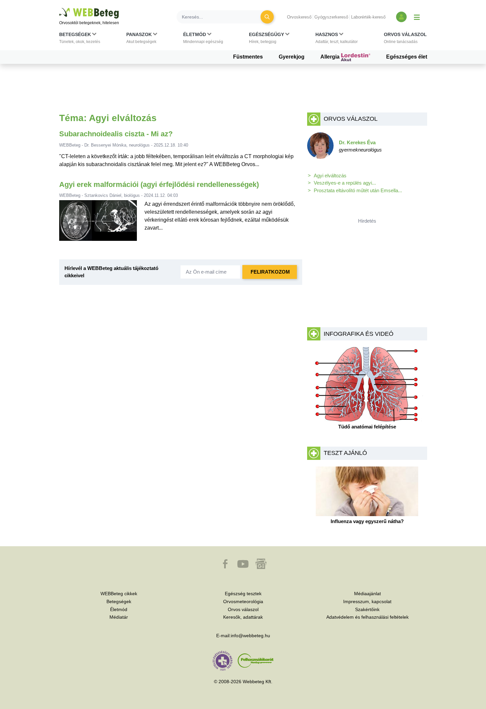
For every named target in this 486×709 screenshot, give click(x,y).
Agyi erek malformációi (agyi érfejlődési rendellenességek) (159, 184)
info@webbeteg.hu (250, 635)
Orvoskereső (299, 17)
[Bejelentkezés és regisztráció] (401, 17)
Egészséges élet (406, 57)
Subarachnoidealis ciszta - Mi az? (116, 134)
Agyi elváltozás (330, 175)
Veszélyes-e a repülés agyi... (345, 183)
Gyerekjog (291, 57)
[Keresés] (267, 16)
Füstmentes (248, 57)
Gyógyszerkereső (331, 17)
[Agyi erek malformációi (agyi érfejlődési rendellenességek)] (98, 223)
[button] (79, 39)
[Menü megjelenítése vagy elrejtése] (417, 17)
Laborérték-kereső (368, 17)
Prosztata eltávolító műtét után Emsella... (358, 190)
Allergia (330, 57)
